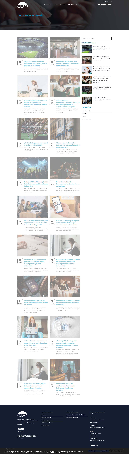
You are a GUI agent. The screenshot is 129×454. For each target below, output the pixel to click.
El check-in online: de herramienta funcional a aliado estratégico (67, 184)
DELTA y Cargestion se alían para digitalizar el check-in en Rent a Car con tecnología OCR (36, 223)
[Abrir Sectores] (58, 4)
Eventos (85, 114)
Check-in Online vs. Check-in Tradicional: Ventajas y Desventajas (66, 446)
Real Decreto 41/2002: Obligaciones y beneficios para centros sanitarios (67, 407)
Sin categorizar (87, 119)
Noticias (85, 116)
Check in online (87, 111)
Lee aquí (55, 452)
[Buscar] (109, 38)
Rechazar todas (103, 451)
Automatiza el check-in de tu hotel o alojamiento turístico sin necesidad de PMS (67, 63)
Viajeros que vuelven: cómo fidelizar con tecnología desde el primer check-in (68, 145)
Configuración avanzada (117, 451)
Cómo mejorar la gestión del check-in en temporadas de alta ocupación (36, 302)
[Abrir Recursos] (65, 4)
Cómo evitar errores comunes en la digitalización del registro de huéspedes (68, 302)
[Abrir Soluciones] (50, 4)
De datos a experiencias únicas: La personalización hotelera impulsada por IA (35, 407)
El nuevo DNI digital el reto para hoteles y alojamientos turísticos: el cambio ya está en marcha (102, 68)
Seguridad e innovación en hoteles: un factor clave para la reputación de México (35, 63)
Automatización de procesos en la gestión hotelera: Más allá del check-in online (35, 343)
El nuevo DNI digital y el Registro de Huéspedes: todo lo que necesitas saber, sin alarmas (67, 223)
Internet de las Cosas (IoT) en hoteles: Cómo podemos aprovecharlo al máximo (35, 386)
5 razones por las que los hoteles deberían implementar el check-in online (36, 446)
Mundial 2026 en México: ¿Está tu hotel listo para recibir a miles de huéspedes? (36, 184)
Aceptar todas (93, 451)
